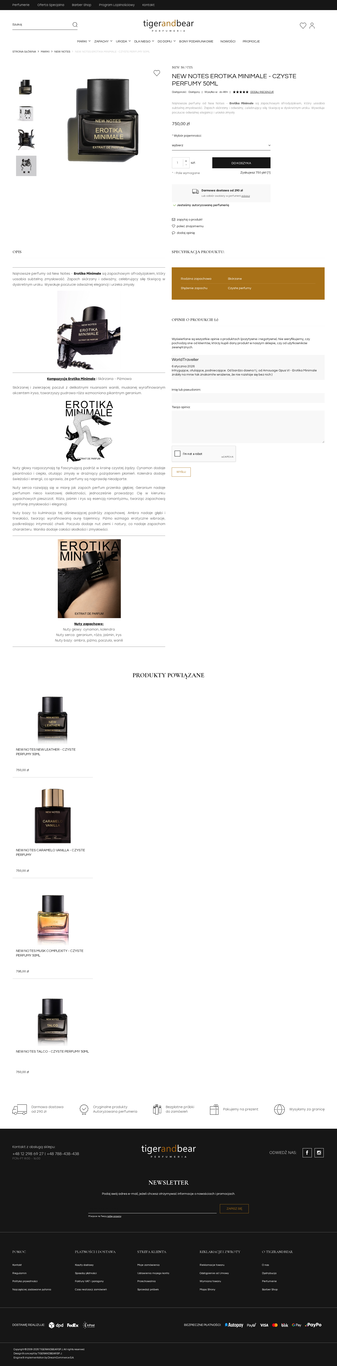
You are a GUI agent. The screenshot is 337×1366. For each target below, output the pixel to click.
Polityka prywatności (25, 1281)
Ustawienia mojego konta (153, 1273)
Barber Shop (81, 5)
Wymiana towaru (210, 1281)
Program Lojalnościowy (117, 5)
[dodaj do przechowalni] (157, 73)
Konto (312, 26)
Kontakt (148, 5)
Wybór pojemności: (187, 135)
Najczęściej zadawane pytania (31, 1289)
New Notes (182, 67)
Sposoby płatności (86, 1273)
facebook (307, 1152)
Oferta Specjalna (50, 5)
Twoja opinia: (181, 407)
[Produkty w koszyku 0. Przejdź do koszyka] (322, 26)
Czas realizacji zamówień (91, 1289)
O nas (265, 1265)
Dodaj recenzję (262, 92)
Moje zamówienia (148, 1265)
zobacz (245, 195)
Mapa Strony (207, 1289)
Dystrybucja (269, 1273)
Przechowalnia (303, 26)
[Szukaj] (74, 24)
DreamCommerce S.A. (61, 1357)
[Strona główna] (168, 26)
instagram (319, 1152)
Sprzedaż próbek (148, 1289)
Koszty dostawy (84, 1265)
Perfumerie (21, 5)
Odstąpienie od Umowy (214, 1273)
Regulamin (19, 1273)
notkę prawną (114, 1216)
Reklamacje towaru (212, 1265)
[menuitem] (82, 41)
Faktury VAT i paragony (89, 1281)
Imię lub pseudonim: (186, 389)
